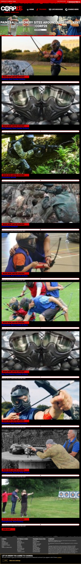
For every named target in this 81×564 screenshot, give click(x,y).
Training (42, 9)
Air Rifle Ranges (36, 548)
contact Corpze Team (8, 1)
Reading (19, 545)
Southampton (20, 548)
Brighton (19, 541)
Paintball (35, 540)
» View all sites (21, 551)
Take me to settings (14, 560)
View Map (7, 529)
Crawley (19, 550)
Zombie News (73, 9)
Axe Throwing (36, 549)
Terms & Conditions (7, 547)
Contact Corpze (6, 545)
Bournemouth (20, 542)
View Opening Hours (61, 1)
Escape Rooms (36, 551)
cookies (59, 557)
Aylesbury (19, 546)
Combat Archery (37, 544)
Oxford (19, 544)
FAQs (3, 546)
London (19, 540)
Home (31, 9)
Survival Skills (36, 550)
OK (5, 560)
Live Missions (57, 9)
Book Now (13, 77)
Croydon (19, 547)
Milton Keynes (20, 549)
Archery (35, 546)
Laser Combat (36, 541)
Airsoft (35, 542)
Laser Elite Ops (36, 545)
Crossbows (36, 547)
